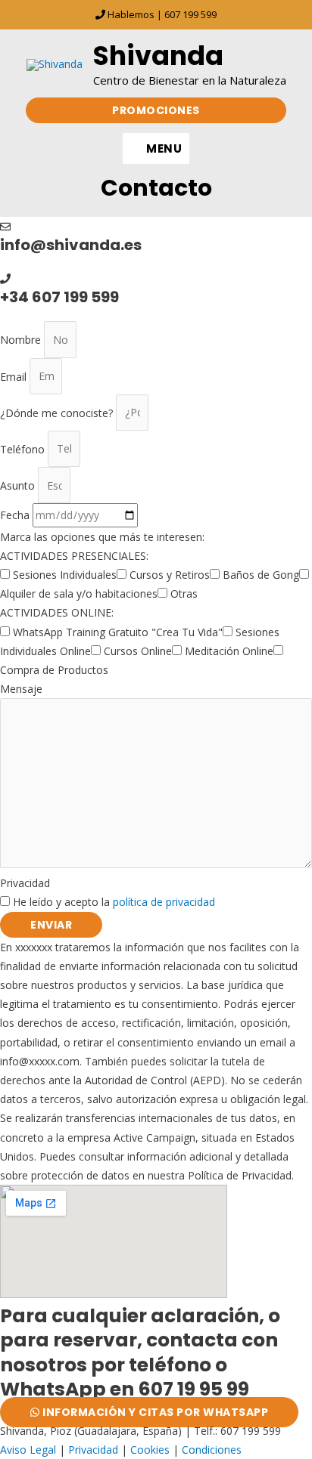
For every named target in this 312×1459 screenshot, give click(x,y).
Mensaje (21, 689)
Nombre (22, 339)
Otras (184, 593)
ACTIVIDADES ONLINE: (57, 612)
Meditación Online (229, 651)
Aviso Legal (28, 1449)
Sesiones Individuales (65, 574)
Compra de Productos (54, 670)
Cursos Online (138, 651)
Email (15, 376)
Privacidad (25, 883)
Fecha (16, 515)
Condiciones (212, 1449)
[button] (156, 110)
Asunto (19, 485)
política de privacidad (164, 902)
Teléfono (24, 448)
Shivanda (158, 55)
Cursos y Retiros (169, 574)
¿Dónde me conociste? (58, 412)
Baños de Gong (261, 574)
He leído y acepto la (114, 902)
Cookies (150, 1449)
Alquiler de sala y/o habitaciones (79, 593)
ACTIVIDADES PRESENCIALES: (74, 556)
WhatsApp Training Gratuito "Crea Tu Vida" (118, 632)
